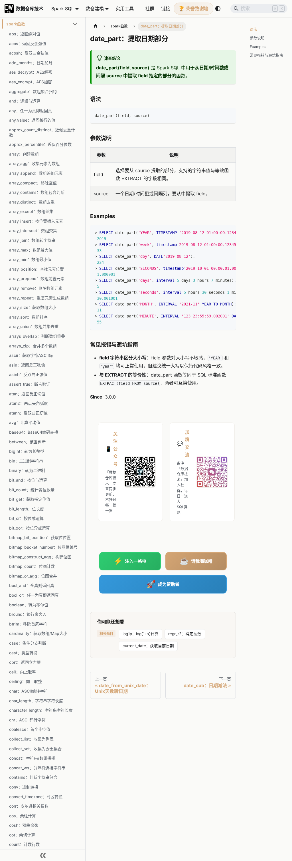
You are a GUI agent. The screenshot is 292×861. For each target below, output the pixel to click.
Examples (258, 47)
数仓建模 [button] (95, 8)
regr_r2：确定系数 (184, 633)
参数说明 (257, 38)
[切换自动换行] (218, 232)
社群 (149, 8)
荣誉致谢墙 (197, 8)
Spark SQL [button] (62, 8)
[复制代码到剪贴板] (229, 115)
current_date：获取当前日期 (148, 645)
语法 (253, 29)
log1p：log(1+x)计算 (141, 633)
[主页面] (95, 26)
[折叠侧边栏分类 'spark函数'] (75, 24)
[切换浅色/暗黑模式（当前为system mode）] (217, 8)
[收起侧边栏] (43, 855)
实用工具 (124, 8)
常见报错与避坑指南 (266, 55)
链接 (165, 8)
